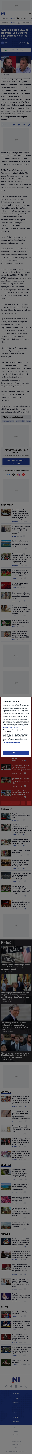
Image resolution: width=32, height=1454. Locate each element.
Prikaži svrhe (16, 748)
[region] (16, 727)
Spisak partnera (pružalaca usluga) (12, 742)
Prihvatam (16, 752)
